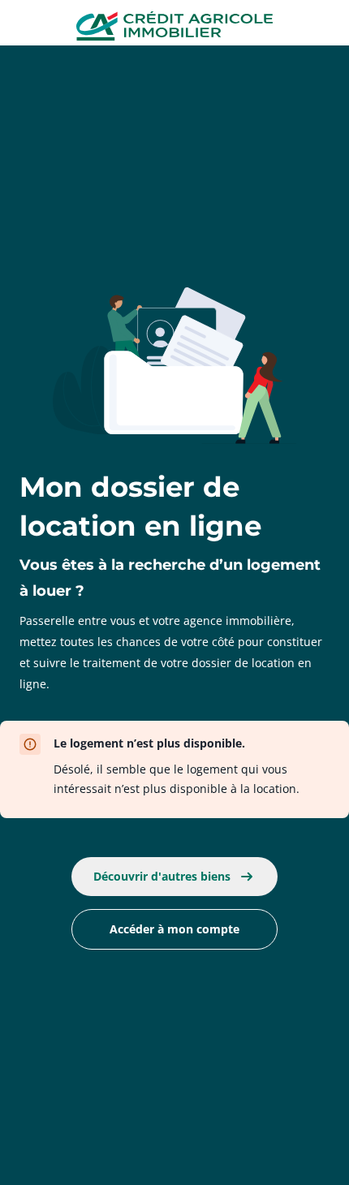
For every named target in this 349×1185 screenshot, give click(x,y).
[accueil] (175, 27)
